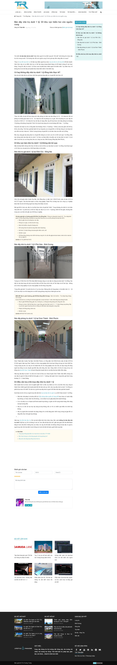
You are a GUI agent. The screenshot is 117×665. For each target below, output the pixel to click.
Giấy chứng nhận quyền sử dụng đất (49, 396)
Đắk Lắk (77, 636)
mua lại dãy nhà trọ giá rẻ (48, 393)
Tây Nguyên (71, 12)
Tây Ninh (62, 12)
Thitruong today (90, 656)
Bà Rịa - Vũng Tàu (80, 632)
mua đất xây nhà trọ (24, 62)
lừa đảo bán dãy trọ (25, 420)
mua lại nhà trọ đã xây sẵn (56, 62)
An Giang (46, 12)
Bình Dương (28, 12)
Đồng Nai (54, 12)
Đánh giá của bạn (67, 27)
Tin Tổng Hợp (93, 12)
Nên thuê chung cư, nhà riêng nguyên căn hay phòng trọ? (33, 436)
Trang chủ (18, 16)
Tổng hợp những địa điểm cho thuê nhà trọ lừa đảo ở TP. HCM (34, 433)
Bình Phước (37, 12)
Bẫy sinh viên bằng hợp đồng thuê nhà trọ (29, 438)
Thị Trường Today (27, 663)
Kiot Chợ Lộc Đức (80, 656)
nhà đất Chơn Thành (25, 370)
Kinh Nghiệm (82, 12)
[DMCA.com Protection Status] (98, 663)
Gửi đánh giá (44, 492)
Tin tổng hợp (26, 16)
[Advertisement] (43, 43)
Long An (18, 12)
